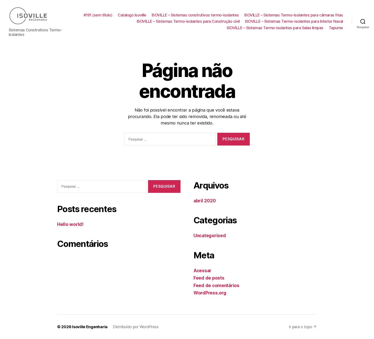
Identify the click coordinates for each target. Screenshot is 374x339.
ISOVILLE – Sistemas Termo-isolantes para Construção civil (188, 21)
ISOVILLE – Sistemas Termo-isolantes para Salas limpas (275, 28)
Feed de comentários (216, 285)
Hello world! (70, 224)
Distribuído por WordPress (135, 327)
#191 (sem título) (98, 15)
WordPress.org (209, 293)
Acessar (202, 270)
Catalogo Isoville (132, 15)
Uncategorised (209, 235)
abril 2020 (204, 200)
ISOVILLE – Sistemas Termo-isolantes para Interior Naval (294, 21)
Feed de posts (208, 278)
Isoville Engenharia (90, 327)
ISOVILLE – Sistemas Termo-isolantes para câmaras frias (293, 15)
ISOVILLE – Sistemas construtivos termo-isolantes (195, 15)
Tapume (336, 28)
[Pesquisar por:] (169, 140)
